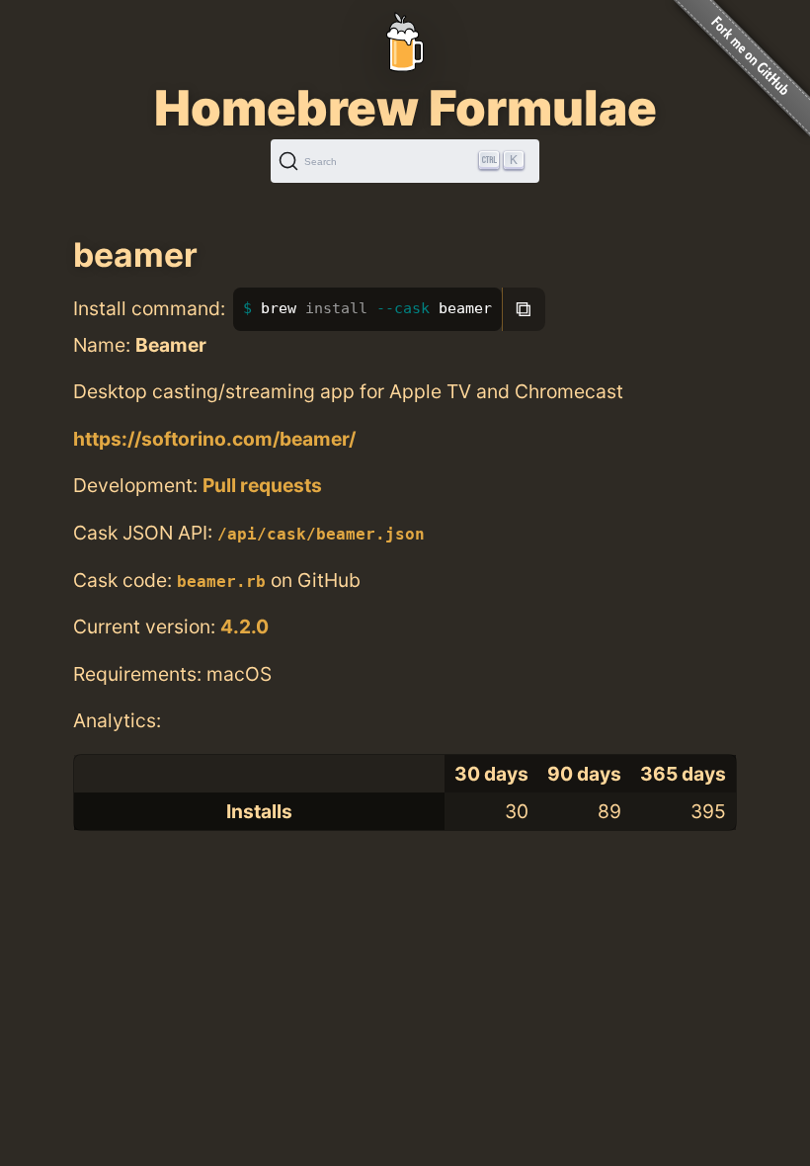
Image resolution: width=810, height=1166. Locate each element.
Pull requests (262, 485)
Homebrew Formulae (405, 107)
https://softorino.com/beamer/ (214, 439)
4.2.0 (244, 626)
